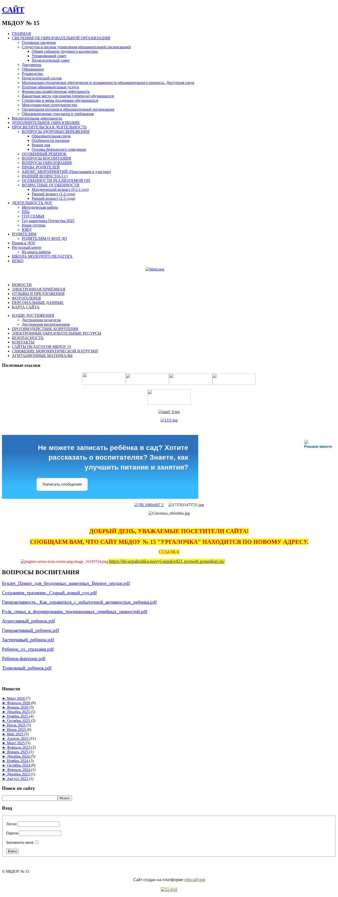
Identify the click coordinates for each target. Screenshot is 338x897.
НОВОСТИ (22, 285)
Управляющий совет (49, 56)
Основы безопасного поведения (59, 149)
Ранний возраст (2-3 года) (53, 198)
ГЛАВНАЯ (21, 33)
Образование (33, 69)
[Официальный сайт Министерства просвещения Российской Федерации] (169, 412)
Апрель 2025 (18, 738)
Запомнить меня (19, 842)
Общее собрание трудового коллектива (65, 51)
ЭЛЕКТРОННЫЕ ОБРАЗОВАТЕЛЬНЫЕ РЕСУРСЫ (56, 333)
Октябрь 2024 (19, 765)
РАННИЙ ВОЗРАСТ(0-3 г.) (45, 176)
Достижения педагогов (41, 320)
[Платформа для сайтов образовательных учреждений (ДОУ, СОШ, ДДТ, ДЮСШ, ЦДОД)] (169, 890)
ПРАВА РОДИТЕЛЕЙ (41, 167)
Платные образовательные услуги (50, 87)
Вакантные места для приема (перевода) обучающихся (68, 96)
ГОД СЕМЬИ (33, 216)
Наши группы (34, 225)
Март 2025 (16, 743)
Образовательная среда (51, 136)
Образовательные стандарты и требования (58, 114)
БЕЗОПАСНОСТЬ (27, 338)
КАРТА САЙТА (26, 307)
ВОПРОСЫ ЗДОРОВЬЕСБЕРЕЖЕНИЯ (56, 131)
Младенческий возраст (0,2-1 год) (60, 189)
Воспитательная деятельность (37, 118)
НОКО (18, 261)
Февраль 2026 (19, 703)
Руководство (32, 74)
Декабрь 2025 (19, 712)
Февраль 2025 (19, 747)
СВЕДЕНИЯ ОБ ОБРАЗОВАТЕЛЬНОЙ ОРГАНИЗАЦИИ (61, 38)
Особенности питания (50, 140)
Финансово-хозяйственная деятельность (56, 91)
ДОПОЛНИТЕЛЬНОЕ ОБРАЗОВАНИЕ (46, 123)
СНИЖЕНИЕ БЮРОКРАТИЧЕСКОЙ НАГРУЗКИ (55, 351)
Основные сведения (39, 42)
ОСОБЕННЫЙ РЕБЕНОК (44, 154)
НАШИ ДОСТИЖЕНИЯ (33, 315)
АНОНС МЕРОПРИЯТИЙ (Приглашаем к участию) (66, 172)
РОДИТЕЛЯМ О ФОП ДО (44, 238)
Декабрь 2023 (19, 774)
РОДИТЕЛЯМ (24, 234)
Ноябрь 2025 (18, 716)
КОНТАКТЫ (23, 342)
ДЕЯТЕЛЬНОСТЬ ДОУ (32, 203)
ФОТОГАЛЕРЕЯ (26, 298)
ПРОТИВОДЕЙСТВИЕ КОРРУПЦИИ (45, 329)
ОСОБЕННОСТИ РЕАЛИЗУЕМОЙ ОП (56, 180)
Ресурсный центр (26, 247)
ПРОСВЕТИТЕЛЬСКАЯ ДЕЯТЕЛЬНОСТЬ (49, 127)
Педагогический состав (42, 78)
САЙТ (13, 9)
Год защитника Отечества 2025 (48, 221)
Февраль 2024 (19, 770)
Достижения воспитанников (46, 324)
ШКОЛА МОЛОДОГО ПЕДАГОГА (42, 256)
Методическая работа (40, 207)
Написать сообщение (62, 484)
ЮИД (26, 229)
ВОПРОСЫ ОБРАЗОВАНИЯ (47, 163)
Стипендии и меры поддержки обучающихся (60, 100)
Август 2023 (18, 778)
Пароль (12, 833)
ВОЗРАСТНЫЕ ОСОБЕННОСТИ (50, 185)
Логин (11, 824)
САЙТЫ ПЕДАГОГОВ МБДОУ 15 (41, 347)
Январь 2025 (18, 752)
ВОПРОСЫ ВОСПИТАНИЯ (46, 158)
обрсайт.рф (194, 880)
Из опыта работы (36, 252)
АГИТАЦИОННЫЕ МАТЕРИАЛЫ (42, 355)
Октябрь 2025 (19, 721)
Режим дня (41, 145)
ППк (26, 212)
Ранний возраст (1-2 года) (53, 194)
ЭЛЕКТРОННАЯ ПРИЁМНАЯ (38, 289)
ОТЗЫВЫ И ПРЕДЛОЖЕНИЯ (38, 294)
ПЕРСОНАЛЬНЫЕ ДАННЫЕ (38, 302)
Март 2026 (16, 698)
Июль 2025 (16, 725)
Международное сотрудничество (49, 105)
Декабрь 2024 (19, 756)
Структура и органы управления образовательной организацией (76, 47)
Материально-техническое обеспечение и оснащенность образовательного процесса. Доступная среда (108, 82)
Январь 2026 (18, 707)
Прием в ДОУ (23, 243)
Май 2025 (15, 734)
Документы (31, 65)
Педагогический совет (51, 60)
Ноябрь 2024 (18, 761)
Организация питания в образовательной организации (68, 109)
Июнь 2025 (17, 729)
